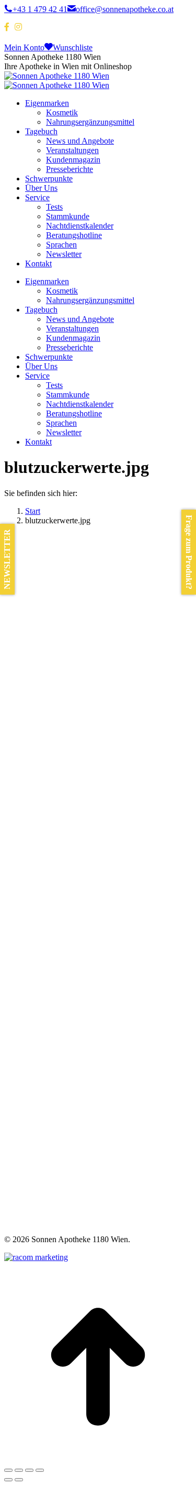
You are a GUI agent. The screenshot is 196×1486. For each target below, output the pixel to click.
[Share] (19, 1470)
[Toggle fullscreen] (29, 1470)
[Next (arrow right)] (19, 1479)
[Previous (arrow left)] (8, 1479)
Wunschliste (73, 47)
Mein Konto (24, 47)
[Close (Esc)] (8, 1470)
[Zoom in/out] (40, 1470)
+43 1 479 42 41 (40, 9)
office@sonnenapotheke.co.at (125, 9)
